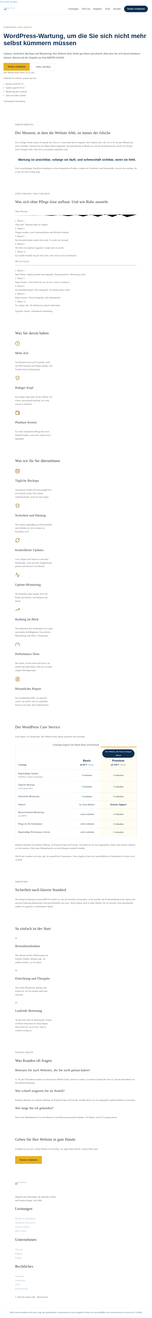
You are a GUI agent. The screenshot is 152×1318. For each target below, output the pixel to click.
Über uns (86, 9)
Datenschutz (20, 1280)
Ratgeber (98, 9)
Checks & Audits (22, 1227)
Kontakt (117, 9)
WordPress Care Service (25, 1223)
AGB (17, 1285)
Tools (107, 9)
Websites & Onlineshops (25, 1219)
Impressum (19, 1276)
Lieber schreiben (43, 67)
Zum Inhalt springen (8, 2)
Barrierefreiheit (21, 1289)
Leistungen (73, 9)
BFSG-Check (20, 1231)
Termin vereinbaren (136, 9)
